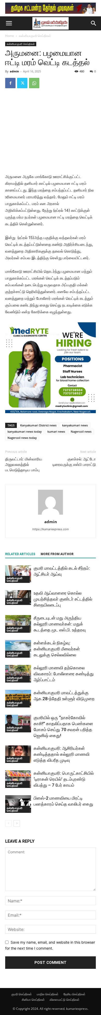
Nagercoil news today (22, 438)
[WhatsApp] (34, 83)
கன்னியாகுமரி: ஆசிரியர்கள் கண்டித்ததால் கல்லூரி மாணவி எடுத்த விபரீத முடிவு (62, 754)
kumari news (56, 431)
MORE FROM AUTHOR (57, 554)
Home (9, 35)
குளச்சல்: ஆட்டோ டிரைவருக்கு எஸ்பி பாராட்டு (74, 462)
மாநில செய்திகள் (48, 994)
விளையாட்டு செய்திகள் (65, 999)
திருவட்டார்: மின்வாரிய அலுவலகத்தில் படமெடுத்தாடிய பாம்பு (23, 464)
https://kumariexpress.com (50, 529)
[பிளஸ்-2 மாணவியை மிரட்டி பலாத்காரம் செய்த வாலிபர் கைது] (18, 804)
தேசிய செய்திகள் (74, 994)
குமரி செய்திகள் (21, 994)
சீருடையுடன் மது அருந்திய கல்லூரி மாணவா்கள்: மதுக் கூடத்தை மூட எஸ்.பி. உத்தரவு (60, 623)
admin (14, 71)
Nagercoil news (81, 431)
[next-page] (16, 823)
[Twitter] (22, 83)
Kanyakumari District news (38, 425)
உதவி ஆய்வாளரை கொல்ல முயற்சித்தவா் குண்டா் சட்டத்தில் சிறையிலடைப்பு (63, 599)
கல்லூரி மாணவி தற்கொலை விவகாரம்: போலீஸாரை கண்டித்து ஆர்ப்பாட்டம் (64, 673)
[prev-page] (8, 823)
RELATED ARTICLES (20, 554)
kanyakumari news (75, 425)
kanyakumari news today (25, 431)
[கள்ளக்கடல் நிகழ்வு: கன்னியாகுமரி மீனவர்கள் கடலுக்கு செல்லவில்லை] (18, 649)
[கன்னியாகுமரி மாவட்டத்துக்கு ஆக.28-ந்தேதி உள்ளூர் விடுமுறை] (18, 699)
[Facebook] (10, 83)
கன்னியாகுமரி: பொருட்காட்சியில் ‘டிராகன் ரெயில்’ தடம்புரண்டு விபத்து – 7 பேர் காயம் (64, 779)
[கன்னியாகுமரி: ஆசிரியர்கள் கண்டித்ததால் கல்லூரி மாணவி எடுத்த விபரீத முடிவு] (18, 754)
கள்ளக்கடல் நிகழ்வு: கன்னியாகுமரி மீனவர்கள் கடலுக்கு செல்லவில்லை (57, 648)
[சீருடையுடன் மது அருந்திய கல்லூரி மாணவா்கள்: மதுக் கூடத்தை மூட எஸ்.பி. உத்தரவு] (18, 624)
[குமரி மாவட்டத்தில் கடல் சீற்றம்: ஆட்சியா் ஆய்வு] (18, 574)
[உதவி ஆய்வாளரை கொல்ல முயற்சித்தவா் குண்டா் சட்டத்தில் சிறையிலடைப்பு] (18, 597)
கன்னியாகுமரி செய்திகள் (35, 35)
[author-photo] (50, 514)
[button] (9, 23)
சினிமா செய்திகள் (33, 999)
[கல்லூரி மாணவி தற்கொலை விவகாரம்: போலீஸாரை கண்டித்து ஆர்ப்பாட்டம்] (18, 674)
